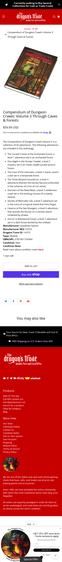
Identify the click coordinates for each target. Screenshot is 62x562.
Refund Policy (10, 445)
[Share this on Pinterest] (21, 301)
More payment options (31, 283)
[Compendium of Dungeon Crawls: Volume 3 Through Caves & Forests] (31, 73)
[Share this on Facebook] (13, 301)
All (36, 29)
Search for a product (13, 405)
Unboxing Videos (11, 426)
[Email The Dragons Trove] (4, 378)
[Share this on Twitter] (6, 301)
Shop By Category (12, 408)
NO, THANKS (46, 554)
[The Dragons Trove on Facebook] (7, 378)
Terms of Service (11, 448)
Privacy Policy (9, 452)
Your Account (9, 439)
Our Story (8, 423)
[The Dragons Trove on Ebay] (20, 381)
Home (27, 29)
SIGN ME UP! (46, 550)
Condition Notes (11, 433)
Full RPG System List (13, 399)
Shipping (7, 442)
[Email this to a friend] (28, 301)
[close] (58, 4)
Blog (5, 411)
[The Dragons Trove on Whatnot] (32, 378)
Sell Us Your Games (13, 436)
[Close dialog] (60, 529)
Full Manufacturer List (14, 402)
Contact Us (8, 429)
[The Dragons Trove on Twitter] (11, 378)
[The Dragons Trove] (30, 17)
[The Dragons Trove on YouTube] (14, 378)
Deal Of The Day (11, 395)
